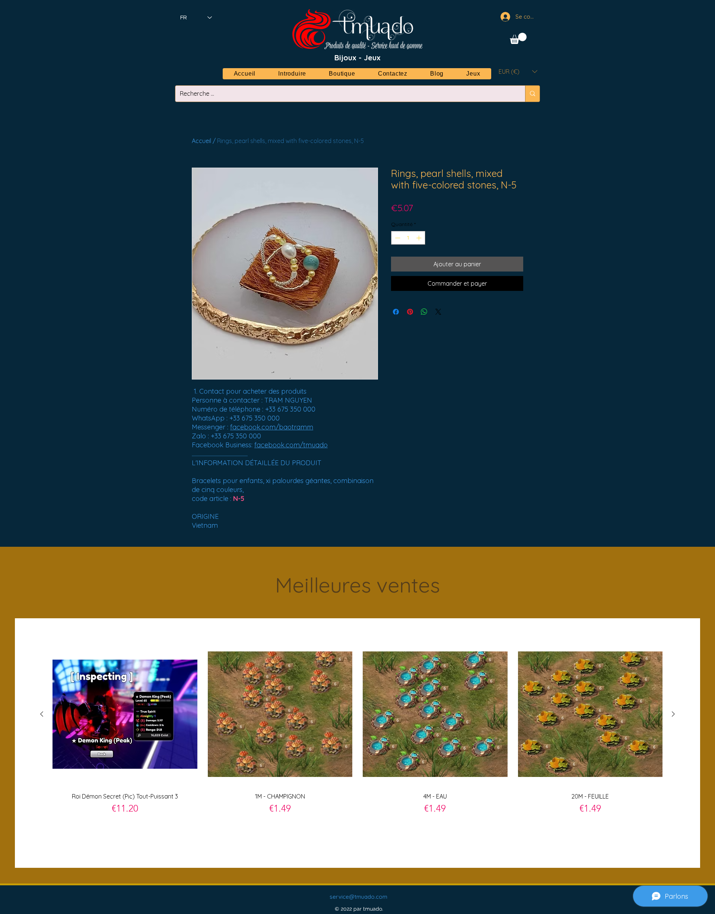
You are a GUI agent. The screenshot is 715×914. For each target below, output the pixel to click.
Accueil (201, 141)
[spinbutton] (408, 237)
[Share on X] (438, 311)
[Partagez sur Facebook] (395, 311)
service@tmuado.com (358, 896)
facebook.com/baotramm (271, 427)
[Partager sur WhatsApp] (424, 311)
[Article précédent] (41, 714)
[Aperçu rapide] (125, 714)
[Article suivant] (673, 714)
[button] (518, 38)
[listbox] (518, 71)
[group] (357, 742)
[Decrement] (396, 237)
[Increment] (419, 237)
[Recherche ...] (532, 94)
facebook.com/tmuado (291, 445)
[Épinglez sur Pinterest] (410, 311)
